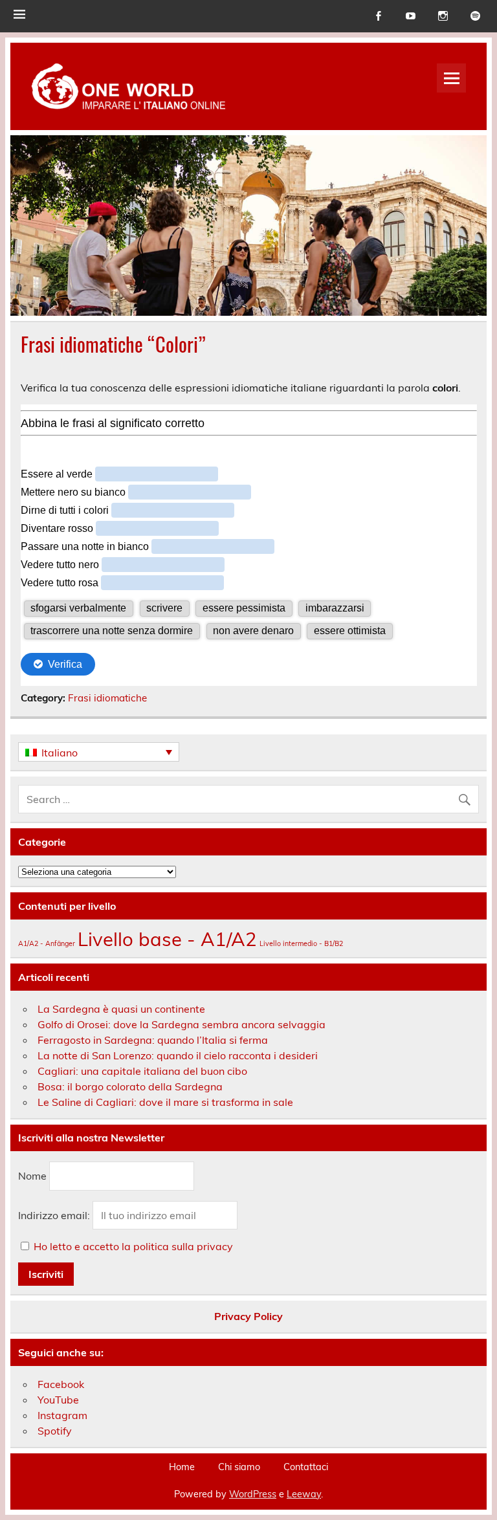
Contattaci (305, 1466)
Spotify (55, 1430)
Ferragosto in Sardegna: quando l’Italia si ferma (153, 1039)
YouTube (58, 1399)
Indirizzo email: (55, 1215)
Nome (32, 1175)
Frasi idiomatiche (107, 698)
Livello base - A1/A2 (167, 939)
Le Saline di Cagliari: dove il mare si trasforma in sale (165, 1102)
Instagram (62, 1415)
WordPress (252, 1494)
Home (182, 1466)
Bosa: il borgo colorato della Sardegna (130, 1086)
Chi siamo (239, 1466)
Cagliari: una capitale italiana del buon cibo (142, 1070)
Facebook (61, 1384)
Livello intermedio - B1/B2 (301, 943)
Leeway (304, 1494)
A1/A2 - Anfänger (46, 943)
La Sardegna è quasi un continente (121, 1008)
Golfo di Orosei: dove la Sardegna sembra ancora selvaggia (182, 1024)
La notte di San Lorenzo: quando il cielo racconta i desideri (178, 1055)
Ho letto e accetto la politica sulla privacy (133, 1246)
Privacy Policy (248, 1316)
